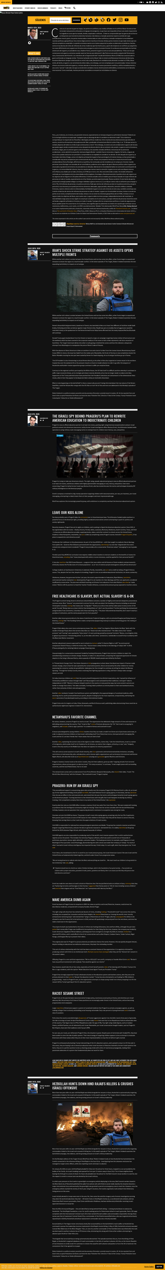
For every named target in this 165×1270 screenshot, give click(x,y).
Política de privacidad (46, 1268)
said (53, 847)
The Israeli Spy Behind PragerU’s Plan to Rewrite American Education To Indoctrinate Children (89, 418)
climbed (126, 932)
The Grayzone (56, 1066)
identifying (104, 545)
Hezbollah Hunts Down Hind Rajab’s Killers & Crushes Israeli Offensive (38, 75)
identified (122, 828)
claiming (128, 883)
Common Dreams (82, 1066)
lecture (94, 643)
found (96, 1020)
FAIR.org (119, 1064)
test (75, 580)
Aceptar (159, 1266)
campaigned (120, 917)
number (80, 1064)
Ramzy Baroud (44, 31)
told (74, 678)
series (93, 724)
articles (94, 1064)
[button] (140, 2)
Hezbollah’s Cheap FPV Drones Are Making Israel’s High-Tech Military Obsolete (38, 90)
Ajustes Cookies (149, 1266)
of (84, 1064)
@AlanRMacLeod (57, 1068)
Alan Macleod (44, 418)
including (67, 557)
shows (82, 732)
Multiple (90, 952)
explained (112, 800)
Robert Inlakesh (45, 252)
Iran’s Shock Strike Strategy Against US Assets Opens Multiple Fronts (92, 252)
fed (90, 663)
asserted (58, 888)
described (126, 582)
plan (70, 977)
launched (126, 577)
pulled (54, 929)
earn (83, 535)
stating (69, 606)
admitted (133, 793)
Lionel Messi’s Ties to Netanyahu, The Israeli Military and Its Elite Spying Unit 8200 (38, 67)
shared (116, 772)
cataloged (105, 952)
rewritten (62, 562)
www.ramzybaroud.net (127, 213)
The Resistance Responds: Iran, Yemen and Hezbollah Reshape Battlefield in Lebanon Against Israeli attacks (39, 82)
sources (96, 952)
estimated (83, 517)
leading (103, 912)
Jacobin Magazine (67, 1066)
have (100, 952)
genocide (101, 757)
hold (125, 1010)
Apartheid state (83, 757)
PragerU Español (126, 535)
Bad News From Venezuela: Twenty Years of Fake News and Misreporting (81, 1062)
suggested (92, 886)
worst (54, 698)
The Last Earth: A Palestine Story (67, 211)
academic (88, 1064)
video (95, 628)
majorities (59, 1008)
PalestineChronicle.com (123, 208)
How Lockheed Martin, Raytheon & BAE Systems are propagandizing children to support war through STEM (39, 59)
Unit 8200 (85, 793)
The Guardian (127, 1064)
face (94, 752)
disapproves (82, 1018)
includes (65, 726)
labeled (98, 914)
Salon (134, 1064)
